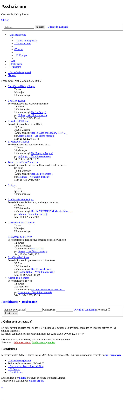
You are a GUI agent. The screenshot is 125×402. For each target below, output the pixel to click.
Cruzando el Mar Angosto (21, 222)
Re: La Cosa (37, 248)
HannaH (22, 176)
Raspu (21, 251)
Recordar (102, 309)
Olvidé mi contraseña (85, 309)
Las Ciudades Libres (18, 257)
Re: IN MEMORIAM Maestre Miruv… (51, 211)
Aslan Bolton (25, 135)
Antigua (12, 185)
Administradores (22, 342)
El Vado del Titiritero (18, 121)
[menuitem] (25, 40)
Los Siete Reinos (16, 100)
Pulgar (21, 115)
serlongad (23, 156)
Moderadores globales (43, 342)
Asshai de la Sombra (18, 277)
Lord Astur (24, 292)
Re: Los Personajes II (42, 173)
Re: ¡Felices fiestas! (41, 269)
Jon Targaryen (112, 355)
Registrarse (29, 301)
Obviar (4, 20)
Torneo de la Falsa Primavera (23, 162)
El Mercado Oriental (18, 141)
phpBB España (36, 380)
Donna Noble (25, 272)
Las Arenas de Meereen (20, 236)
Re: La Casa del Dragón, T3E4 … (49, 132)
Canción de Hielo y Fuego (21, 86)
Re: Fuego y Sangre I (42, 153)
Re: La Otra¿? (38, 112)
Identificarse (9, 301)
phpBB (23, 377)
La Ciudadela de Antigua (21, 199)
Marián (22, 214)
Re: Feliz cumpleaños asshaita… (48, 289)
